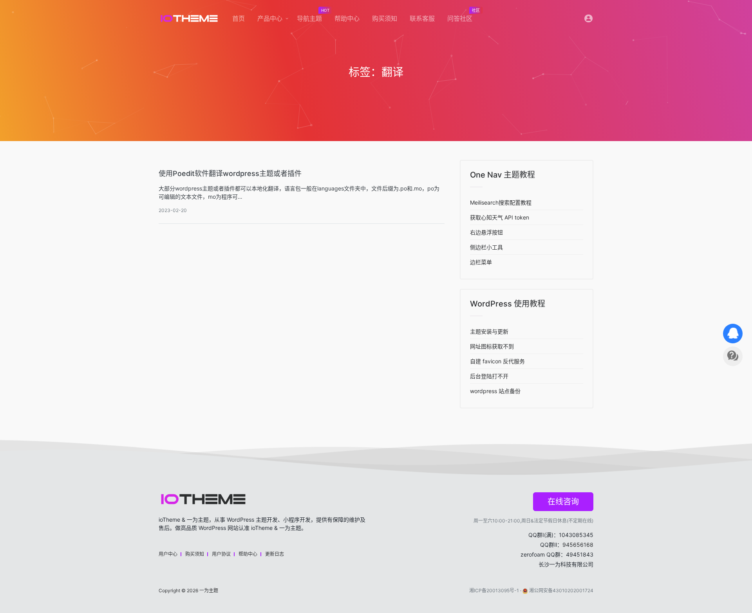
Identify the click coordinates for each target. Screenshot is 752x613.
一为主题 (208, 590)
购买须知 (384, 18)
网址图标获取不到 (492, 346)
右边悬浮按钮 (486, 232)
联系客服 (422, 18)
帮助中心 (347, 18)
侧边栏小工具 (486, 247)
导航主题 (312, 16)
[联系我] (733, 333)
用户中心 (168, 554)
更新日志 (274, 554)
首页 (238, 18)
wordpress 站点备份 (495, 391)
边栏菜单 (481, 262)
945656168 (577, 544)
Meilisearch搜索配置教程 (500, 202)
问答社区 (463, 16)
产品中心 (269, 18)
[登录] (588, 20)
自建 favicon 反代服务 (497, 361)
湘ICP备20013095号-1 (494, 590)
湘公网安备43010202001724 (561, 590)
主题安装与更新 (489, 331)
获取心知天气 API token (499, 217)
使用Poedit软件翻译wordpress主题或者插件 (230, 173)
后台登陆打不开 (489, 376)
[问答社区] (733, 356)
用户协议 (221, 554)
